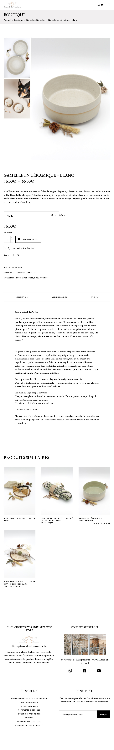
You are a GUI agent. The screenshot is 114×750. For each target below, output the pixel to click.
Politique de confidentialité (29, 725)
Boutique (18, 20)
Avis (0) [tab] (95, 297)
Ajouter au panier (30, 239)
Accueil (7, 20)
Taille (10, 215)
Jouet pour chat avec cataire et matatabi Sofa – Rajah (52, 520)
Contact (29, 718)
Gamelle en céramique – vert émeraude (90, 519)
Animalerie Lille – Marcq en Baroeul (29, 698)
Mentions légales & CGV (29, 721)
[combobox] (45, 215)
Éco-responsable (24, 278)
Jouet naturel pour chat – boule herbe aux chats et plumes (15, 584)
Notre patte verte (29, 706)
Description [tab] (21, 297)
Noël (36, 278)
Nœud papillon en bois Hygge (15, 519)
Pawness (44, 278)
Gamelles (30, 20)
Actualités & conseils (29, 710)
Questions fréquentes (29, 714)
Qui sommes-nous (29, 702)
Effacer (62, 215)
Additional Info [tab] (60, 297)
